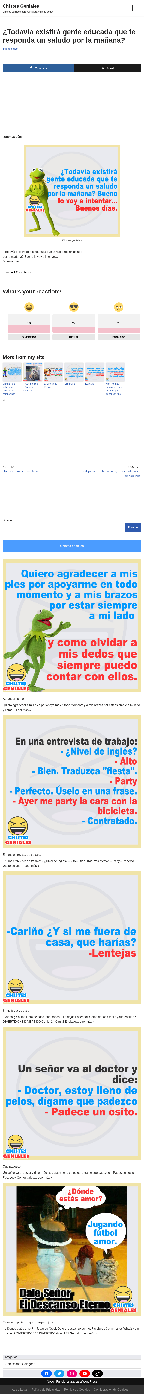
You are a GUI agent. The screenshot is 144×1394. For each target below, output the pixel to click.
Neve (50, 1381)
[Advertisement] (72, 100)
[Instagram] (72, 1373)
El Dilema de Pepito (50, 386)
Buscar (7, 520)
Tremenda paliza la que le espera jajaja (29, 1322)
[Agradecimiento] (72, 626)
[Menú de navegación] (136, 8)
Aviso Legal (20, 1389)
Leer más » (23, 710)
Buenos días (10, 48)
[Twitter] (59, 1373)
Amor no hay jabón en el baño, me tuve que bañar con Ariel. (115, 389)
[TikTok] (97, 1373)
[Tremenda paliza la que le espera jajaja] (72, 1250)
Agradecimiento (13, 698)
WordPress (89, 1381)
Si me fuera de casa (16, 1010)
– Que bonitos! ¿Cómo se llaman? (30, 387)
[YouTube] (85, 1373)
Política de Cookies (77, 1389)
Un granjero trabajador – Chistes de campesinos (9, 389)
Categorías (10, 1357)
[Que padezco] (72, 1094)
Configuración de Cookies (111, 1389)
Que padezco (12, 1166)
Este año (89, 384)
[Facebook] (46, 1373)
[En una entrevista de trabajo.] (72, 782)
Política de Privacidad (45, 1389)
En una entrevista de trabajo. (22, 854)
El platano (70, 384)
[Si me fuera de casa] (72, 938)
